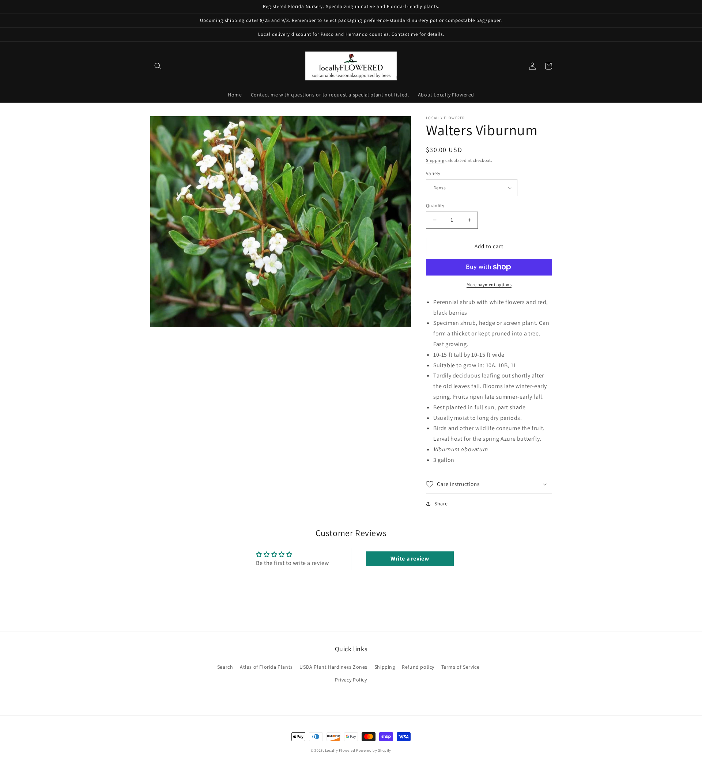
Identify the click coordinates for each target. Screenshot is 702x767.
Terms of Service (460, 667)
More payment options (489, 284)
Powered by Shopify (373, 750)
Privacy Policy (351, 679)
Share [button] (441, 503)
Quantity (435, 205)
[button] (158, 66)
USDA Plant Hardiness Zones (333, 667)
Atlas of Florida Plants (266, 667)
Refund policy (418, 667)
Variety (433, 173)
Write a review (409, 558)
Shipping (435, 160)
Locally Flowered (340, 750)
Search (225, 667)
